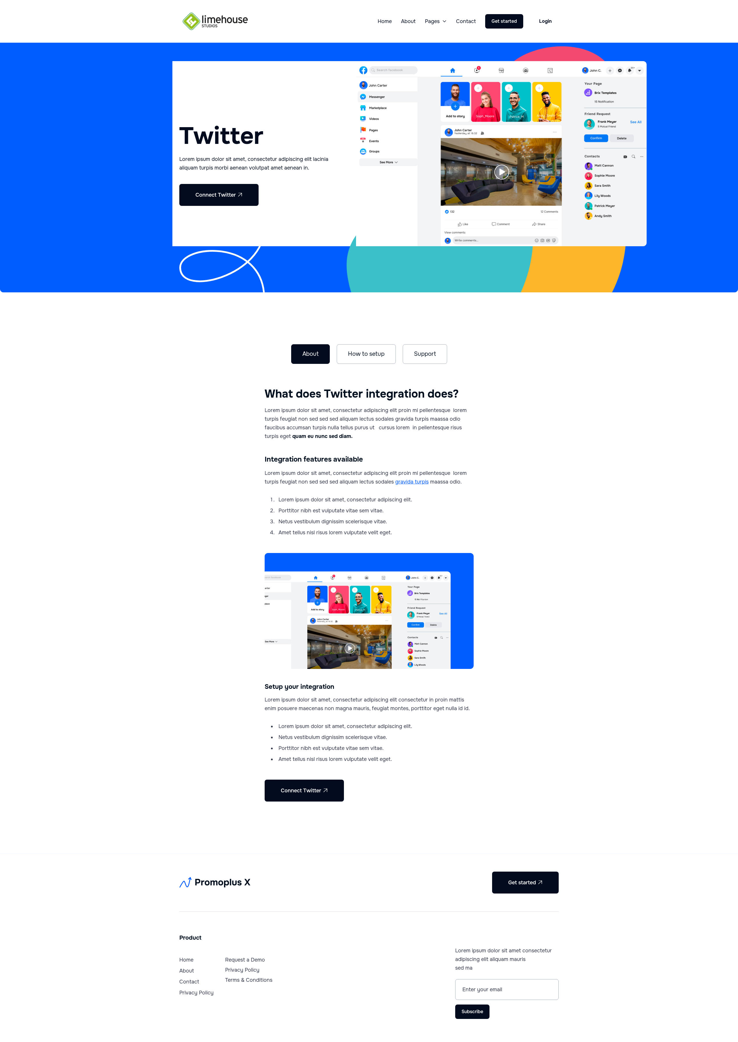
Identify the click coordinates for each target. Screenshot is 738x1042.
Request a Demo (245, 960)
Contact (466, 21)
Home (385, 21)
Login (545, 21)
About (408, 21)
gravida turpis (412, 482)
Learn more (297, 195)
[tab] (310, 354)
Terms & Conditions (248, 980)
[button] (436, 21)
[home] (215, 21)
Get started (504, 21)
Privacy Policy (196, 993)
